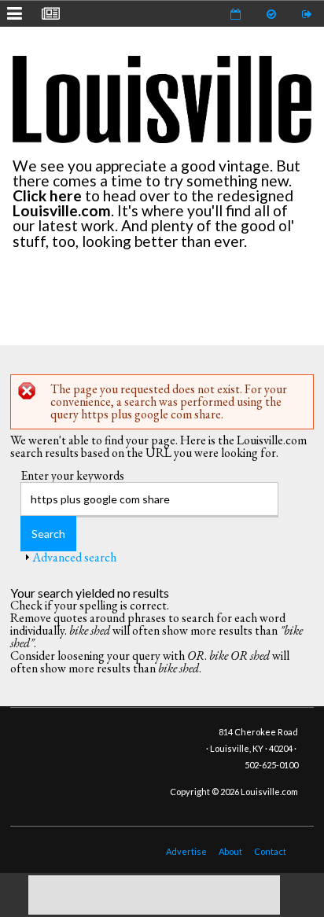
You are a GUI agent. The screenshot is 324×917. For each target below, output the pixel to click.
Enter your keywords (72, 475)
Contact (270, 851)
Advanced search (74, 557)
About (230, 851)
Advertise (186, 851)
